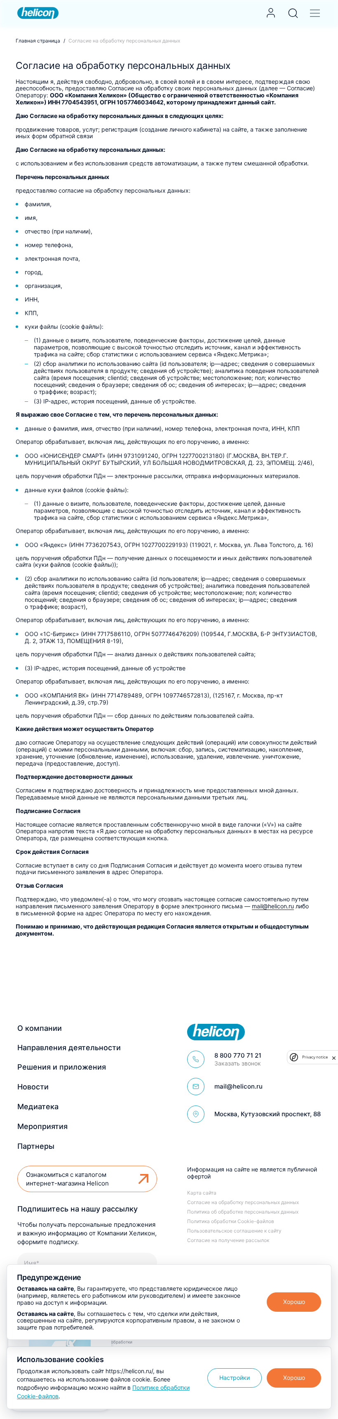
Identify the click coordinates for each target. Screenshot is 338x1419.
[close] (334, 1057)
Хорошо (294, 1301)
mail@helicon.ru (273, 906)
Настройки (234, 1377)
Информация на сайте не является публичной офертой (252, 1173)
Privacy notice (315, 1057)
